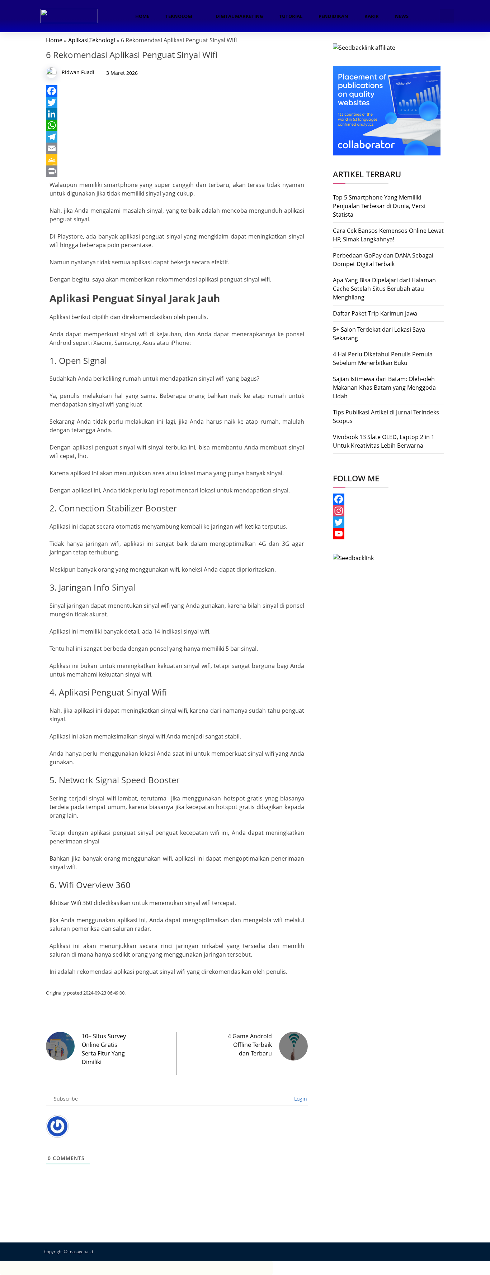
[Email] (177, 148)
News (402, 16)
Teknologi (178, 16)
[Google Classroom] (177, 159)
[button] (447, 16)
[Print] (177, 171)
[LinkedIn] (177, 114)
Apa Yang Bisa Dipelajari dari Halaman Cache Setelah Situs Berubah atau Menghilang (384, 288)
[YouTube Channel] (388, 533)
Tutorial (290, 16)
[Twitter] (177, 102)
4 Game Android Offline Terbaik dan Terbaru (250, 1044)
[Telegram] (177, 137)
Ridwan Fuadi (78, 72)
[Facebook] (177, 91)
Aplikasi (78, 40)
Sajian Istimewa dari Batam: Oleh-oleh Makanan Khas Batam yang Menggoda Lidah (384, 387)
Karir (371, 16)
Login (300, 1098)
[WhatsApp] (177, 125)
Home (142, 16)
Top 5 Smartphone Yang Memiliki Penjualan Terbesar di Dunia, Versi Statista (379, 205)
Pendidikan (333, 16)
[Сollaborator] (386, 110)
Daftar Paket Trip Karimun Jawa (375, 313)
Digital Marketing (239, 16)
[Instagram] (388, 510)
